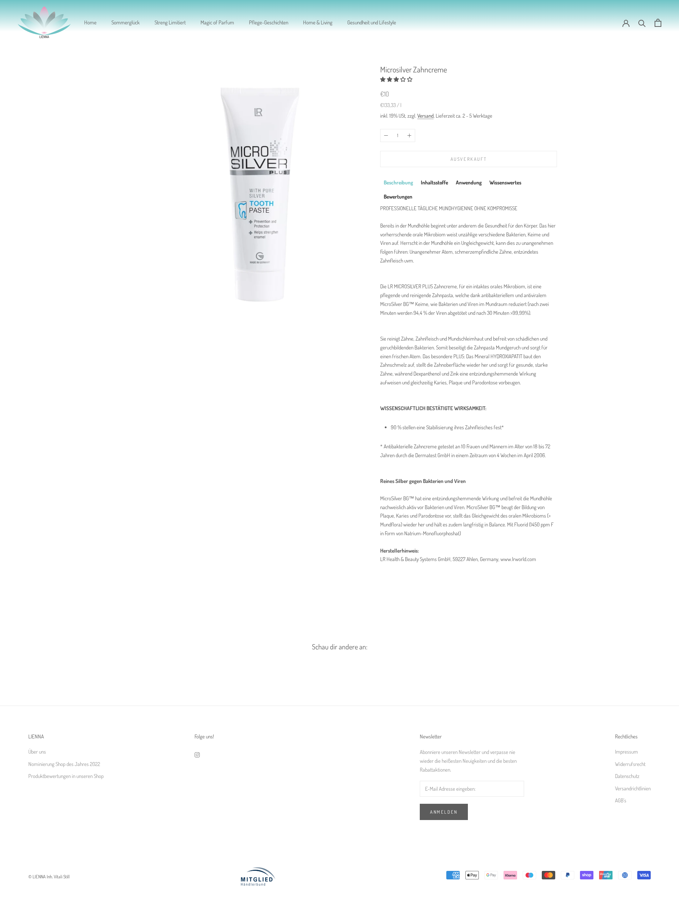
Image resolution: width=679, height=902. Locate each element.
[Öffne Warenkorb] (658, 23)
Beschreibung (398, 182)
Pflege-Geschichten (268, 22)
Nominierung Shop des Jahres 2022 (64, 764)
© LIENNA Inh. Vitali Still (49, 876)
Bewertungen (398, 197)
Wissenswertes (505, 182)
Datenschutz (627, 776)
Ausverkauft (469, 159)
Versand (425, 115)
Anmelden (444, 812)
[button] (396, 79)
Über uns (37, 751)
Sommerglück (125, 22)
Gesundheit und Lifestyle (371, 22)
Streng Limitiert (170, 22)
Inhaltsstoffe (434, 182)
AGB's (620, 800)
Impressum (626, 751)
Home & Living (317, 22)
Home (90, 22)
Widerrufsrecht (630, 764)
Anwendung (469, 182)
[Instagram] (197, 754)
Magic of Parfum (217, 22)
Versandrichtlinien (633, 788)
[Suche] (642, 22)
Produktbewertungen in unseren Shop (66, 776)
